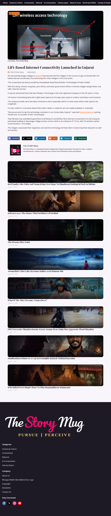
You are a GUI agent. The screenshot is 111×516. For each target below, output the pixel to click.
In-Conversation (50, 3)
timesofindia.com (86, 112)
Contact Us (6, 492)
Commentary (29, 3)
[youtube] (20, 503)
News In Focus (75, 3)
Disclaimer (6, 488)
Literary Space (63, 3)
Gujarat (39, 76)
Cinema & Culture (16, 3)
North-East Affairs (89, 3)
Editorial (39, 3)
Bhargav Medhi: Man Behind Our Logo (18, 480)
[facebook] (4, 503)
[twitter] (9, 503)
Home (5, 3)
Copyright (6, 484)
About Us (6, 475)
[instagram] (14, 503)
